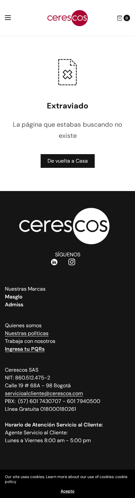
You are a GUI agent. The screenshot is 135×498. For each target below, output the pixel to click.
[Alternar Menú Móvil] (12, 18)
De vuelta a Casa (68, 160)
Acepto (67, 491)
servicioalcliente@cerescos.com (44, 393)
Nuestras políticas (26, 333)
